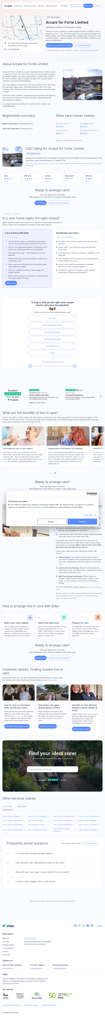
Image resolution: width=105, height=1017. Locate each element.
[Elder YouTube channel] (88, 926)
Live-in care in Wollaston (64, 824)
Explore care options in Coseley (59, 45)
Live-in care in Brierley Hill (64, 816)
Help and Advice (51, 6)
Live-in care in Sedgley (89, 820)
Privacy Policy (35, 507)
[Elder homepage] (8, 6)
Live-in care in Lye (36, 820)
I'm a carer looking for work (52, 362)
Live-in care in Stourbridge (13, 824)
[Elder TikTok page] (84, 926)
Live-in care (18, 6)
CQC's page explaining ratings (40, 163)
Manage (51, 521)
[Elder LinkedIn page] (92, 926)
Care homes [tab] (21, 806)
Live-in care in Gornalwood (90, 816)
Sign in (98, 6)
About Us (41, 6)
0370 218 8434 (30, 938)
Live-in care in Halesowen (13, 820)
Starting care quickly (52, 332)
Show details (88, 515)
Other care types (30, 6)
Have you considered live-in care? (69, 140)
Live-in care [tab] (7, 806)
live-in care (19, 716)
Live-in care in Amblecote (39, 816)
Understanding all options (52, 325)
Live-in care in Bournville (38, 830)
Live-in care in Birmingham (14, 830)
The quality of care (52, 346)
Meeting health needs (52, 339)
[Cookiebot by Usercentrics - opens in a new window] (88, 493)
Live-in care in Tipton (37, 824)
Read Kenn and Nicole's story (17, 726)
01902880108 (13, 49)
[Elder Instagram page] (79, 926)
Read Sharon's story (47, 726)
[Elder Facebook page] (75, 926)
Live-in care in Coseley (12, 816)
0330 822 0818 (82, 45)
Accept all (82, 521)
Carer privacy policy (31, 1005)
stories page (52, 680)
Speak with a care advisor (59, 203)
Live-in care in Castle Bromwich (65, 830)
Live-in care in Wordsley (89, 824)
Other (52, 353)
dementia (81, 457)
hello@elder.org (8, 968)
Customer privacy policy (11, 1005)
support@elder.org (59, 968)
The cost (52, 318)
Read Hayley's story (81, 729)
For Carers (64, 6)
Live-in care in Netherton (64, 820)
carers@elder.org (36, 968)
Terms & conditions (49, 1005)
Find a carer (88, 6)
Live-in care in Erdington (89, 830)
